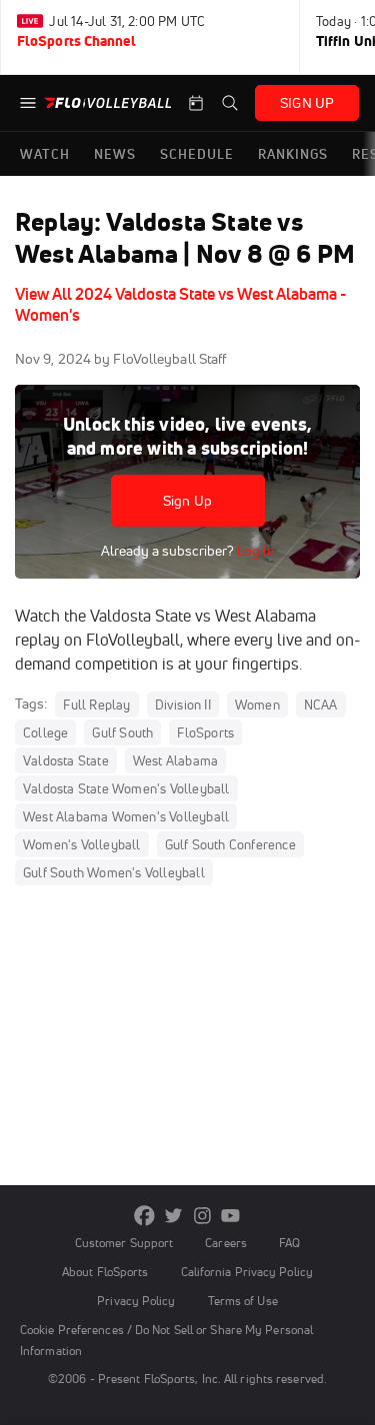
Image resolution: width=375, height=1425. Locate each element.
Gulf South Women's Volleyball (114, 872)
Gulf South (122, 732)
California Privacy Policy (247, 1271)
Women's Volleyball (82, 844)
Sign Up (187, 501)
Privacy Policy (136, 1300)
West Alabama (175, 760)
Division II (183, 704)
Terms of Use (243, 1300)
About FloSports (105, 1271)
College (45, 732)
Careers (226, 1242)
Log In (254, 551)
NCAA (321, 704)
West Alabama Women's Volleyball (126, 816)
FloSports (205, 732)
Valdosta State (66, 760)
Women (257, 704)
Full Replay (96, 704)
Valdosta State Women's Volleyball (126, 788)
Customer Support (124, 1242)
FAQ (289, 1242)
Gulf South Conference (230, 844)
